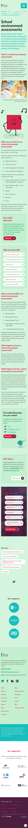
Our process (4, 698)
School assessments (16, 13)
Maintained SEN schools (11, 269)
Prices (2, 707)
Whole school (10, 507)
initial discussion (5, 356)
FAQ (16, 704)
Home (9, 11)
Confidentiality (12, 808)
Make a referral (5, 711)
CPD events (18, 694)
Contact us (4, 714)
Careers (17, 701)
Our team (3, 694)
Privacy (3, 808)
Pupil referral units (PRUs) (12, 284)
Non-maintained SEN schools (13, 274)
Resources (4, 805)
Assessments (10, 497)
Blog (16, 688)
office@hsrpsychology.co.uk (11, 470)
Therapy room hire (19, 707)
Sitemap (17, 801)
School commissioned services (12, 523)
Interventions (10, 512)
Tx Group (8, 816)
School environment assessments (10, 15)
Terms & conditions (15, 805)
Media (16, 698)
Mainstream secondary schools (13, 259)
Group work (10, 502)
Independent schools (11, 279)
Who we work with (19, 691)
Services (17, 11)
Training (9, 517)
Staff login (13, 811)
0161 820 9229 (15, 468)
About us (3, 691)
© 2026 (6, 801)
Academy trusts (9, 264)
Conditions (4, 701)
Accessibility (4, 811)
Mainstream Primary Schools (13, 254)
